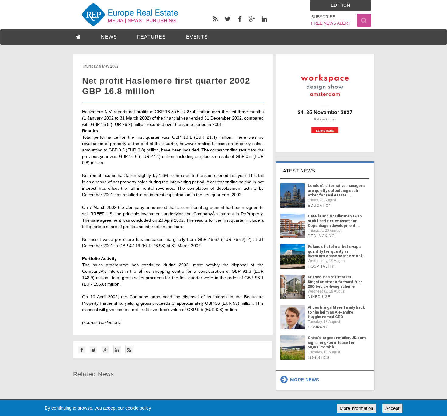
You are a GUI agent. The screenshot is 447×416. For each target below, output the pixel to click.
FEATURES (151, 37)
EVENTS (197, 37)
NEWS (109, 37)
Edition (340, 5)
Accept (392, 408)
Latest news (297, 170)
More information (356, 408)
